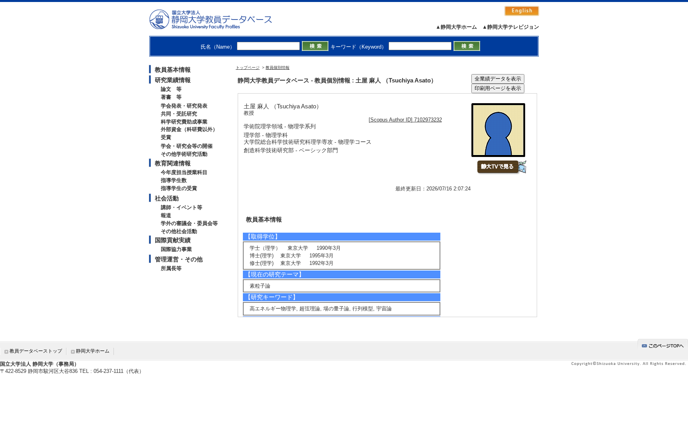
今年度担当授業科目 (184, 172)
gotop (663, 344)
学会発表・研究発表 (184, 106)
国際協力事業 (176, 249)
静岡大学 (219, 19)
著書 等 (171, 97)
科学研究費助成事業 (184, 122)
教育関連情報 (173, 163)
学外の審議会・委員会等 (189, 223)
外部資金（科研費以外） (189, 129)
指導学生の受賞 (179, 188)
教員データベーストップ (36, 351)
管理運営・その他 (179, 259)
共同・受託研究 (179, 114)
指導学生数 (174, 180)
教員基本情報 (173, 69)
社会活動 (167, 198)
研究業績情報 (173, 79)
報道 (166, 215)
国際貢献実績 (173, 240)
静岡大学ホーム (92, 351)
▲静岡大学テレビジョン (510, 27)
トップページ (248, 67)
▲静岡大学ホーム (456, 27)
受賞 (166, 137)
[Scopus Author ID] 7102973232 (405, 120)
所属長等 (171, 268)
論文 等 (171, 89)
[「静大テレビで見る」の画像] (501, 173)
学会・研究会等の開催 (187, 146)
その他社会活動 (179, 231)
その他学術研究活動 (184, 154)
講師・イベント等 (181, 207)
